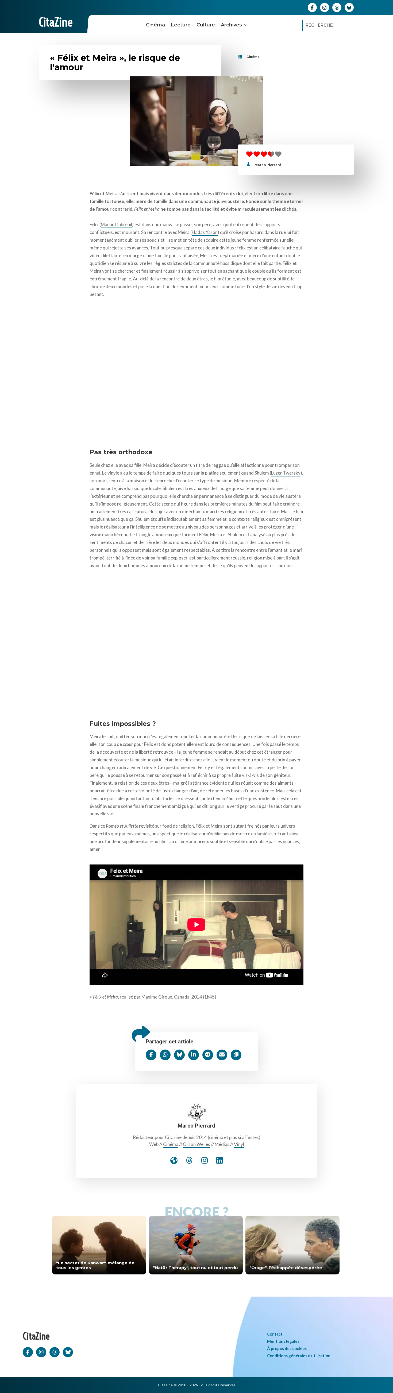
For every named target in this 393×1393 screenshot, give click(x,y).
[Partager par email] (222, 1055)
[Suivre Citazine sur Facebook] (312, 7)
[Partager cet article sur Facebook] (151, 1055)
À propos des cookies (287, 1348)
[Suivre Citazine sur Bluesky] (349, 7)
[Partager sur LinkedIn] (193, 1055)
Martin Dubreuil (116, 224)
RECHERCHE (319, 25)
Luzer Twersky (285, 473)
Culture (205, 25)
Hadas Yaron (205, 232)
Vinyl (239, 1144)
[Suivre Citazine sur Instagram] (324, 7)
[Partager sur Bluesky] (179, 1055)
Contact (275, 1334)
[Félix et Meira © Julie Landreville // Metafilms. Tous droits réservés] (196, 371)
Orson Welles (196, 1144)
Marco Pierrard (268, 165)
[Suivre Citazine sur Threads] (336, 7)
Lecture (181, 25)
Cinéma (155, 25)
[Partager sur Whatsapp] (165, 1055)
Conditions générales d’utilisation (298, 1355)
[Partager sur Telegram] (207, 1055)
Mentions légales (283, 1341)
